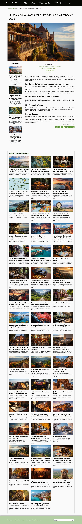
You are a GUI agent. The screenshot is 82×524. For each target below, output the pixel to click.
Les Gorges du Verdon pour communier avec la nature (49, 66)
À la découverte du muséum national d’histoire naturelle (40, 415)
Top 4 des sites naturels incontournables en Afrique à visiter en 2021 (18, 505)
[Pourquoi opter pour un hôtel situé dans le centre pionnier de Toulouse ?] (19, 339)
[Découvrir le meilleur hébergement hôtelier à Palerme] (63, 339)
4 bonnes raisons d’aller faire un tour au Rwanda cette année (63, 481)
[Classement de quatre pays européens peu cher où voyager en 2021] (63, 451)
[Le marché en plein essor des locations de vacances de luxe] (19, 228)
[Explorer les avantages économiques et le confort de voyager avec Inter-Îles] (41, 250)
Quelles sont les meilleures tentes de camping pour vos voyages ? (18, 393)
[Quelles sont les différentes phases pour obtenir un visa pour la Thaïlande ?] (41, 272)
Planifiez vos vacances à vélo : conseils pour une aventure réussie (40, 304)
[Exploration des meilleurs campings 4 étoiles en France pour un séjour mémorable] (41, 183)
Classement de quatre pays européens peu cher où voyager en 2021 (63, 460)
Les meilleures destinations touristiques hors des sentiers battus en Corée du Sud (18, 260)
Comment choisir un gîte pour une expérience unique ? (18, 281)
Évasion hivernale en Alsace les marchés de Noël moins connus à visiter (15, 137)
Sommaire (50, 64)
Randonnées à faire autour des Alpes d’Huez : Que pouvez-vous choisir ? (41, 460)
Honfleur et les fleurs (49, 70)
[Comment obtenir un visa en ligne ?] (19, 406)
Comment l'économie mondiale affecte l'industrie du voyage (41, 214)
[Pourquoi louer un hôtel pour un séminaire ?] (41, 339)
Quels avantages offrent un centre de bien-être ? (61, 326)
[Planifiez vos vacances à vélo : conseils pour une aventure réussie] (41, 295)
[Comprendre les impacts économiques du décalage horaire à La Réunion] (63, 206)
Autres (56, 2)
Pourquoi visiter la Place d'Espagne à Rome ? (60, 370)
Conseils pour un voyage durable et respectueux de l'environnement (15, 117)
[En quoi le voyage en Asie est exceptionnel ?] (41, 362)
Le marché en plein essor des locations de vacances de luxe (18, 237)
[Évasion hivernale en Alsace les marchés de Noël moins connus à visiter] (15, 129)
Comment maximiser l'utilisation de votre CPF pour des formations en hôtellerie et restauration (62, 172)
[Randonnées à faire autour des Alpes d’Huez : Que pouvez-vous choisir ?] (41, 451)
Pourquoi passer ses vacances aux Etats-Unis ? (18, 437)
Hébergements (15, 2)
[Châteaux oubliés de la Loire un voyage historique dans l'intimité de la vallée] (15, 90)
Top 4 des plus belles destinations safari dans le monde (39, 482)
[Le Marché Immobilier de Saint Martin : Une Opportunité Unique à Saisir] (15, 70)
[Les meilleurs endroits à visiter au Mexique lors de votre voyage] (63, 228)
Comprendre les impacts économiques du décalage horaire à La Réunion (61, 215)
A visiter (33, 3)
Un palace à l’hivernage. (60, 436)
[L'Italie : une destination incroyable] (19, 451)
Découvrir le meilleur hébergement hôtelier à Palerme (60, 349)
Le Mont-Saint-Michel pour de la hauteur (49, 68)
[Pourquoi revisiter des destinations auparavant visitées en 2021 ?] (63, 183)
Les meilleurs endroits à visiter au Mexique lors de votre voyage (62, 237)
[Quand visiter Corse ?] (19, 206)
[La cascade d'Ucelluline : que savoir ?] (41, 317)
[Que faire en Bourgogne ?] (19, 362)
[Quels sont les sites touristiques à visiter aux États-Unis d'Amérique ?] (19, 295)
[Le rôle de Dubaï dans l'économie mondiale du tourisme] (41, 228)
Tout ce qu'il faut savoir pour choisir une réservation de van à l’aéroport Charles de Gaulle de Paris (63, 416)
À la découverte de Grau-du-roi (62, 303)
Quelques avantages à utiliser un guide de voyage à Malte (18, 326)
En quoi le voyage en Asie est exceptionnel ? (40, 370)
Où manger (40, 3)
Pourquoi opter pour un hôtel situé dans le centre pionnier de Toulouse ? (19, 349)
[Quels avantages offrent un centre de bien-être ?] (63, 317)
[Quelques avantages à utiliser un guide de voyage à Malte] (19, 317)
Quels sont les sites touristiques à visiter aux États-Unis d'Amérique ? (19, 304)
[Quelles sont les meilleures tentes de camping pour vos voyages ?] (19, 384)
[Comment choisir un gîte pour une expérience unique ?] (19, 272)
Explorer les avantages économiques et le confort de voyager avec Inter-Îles (40, 260)
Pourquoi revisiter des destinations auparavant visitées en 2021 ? (60, 193)
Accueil (9, 8)
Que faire (25, 3)
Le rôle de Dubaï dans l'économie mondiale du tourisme (38, 237)
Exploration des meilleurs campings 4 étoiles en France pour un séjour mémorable (40, 193)
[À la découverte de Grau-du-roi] (63, 295)
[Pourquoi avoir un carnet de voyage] (63, 250)
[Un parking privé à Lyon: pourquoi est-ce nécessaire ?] (41, 428)
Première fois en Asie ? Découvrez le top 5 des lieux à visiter (62, 282)
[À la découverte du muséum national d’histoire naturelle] (41, 406)
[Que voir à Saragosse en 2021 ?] (19, 473)
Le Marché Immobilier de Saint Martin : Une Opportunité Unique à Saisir (15, 77)
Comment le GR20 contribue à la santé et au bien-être (18, 192)
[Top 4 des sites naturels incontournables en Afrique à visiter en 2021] (19, 495)
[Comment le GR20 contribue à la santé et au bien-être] (19, 183)
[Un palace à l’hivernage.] (63, 428)
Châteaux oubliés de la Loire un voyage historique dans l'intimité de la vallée (15, 97)
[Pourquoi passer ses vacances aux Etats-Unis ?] (19, 428)
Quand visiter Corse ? (16, 214)
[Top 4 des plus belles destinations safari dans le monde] (41, 473)
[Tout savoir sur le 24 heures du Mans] (41, 384)
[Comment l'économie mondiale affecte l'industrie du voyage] (41, 206)
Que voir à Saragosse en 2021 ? (19, 481)
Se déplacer (48, 3)
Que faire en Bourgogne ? (17, 369)
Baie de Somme (49, 72)
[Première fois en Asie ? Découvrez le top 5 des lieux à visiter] (63, 272)
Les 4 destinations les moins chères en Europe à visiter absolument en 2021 (40, 505)
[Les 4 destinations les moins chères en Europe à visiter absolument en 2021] (41, 495)
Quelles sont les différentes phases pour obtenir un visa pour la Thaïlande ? (40, 282)
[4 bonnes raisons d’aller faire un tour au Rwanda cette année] (63, 473)
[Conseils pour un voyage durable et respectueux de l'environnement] (15, 110)
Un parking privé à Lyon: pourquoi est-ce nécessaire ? (40, 437)
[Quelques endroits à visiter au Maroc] (63, 384)
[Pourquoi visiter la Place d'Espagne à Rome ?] (63, 362)
